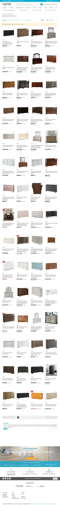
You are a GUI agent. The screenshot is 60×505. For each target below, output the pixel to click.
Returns (13, 495)
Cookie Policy (46, 503)
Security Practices (53, 503)
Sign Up (55, 478)
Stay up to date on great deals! (33, 478)
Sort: (47, 19)
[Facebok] (3, 478)
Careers (22, 494)
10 (38, 417)
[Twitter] (5, 478)
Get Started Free (30, 458)
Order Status (4, 495)
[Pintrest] (8, 478)
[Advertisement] (30, 437)
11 (41, 417)
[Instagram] (10, 478)
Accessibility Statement (15, 498)
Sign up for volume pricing (18, 0)
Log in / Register (4, 494)
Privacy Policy (41, 503)
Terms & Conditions (34, 503)
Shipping (13, 494)
